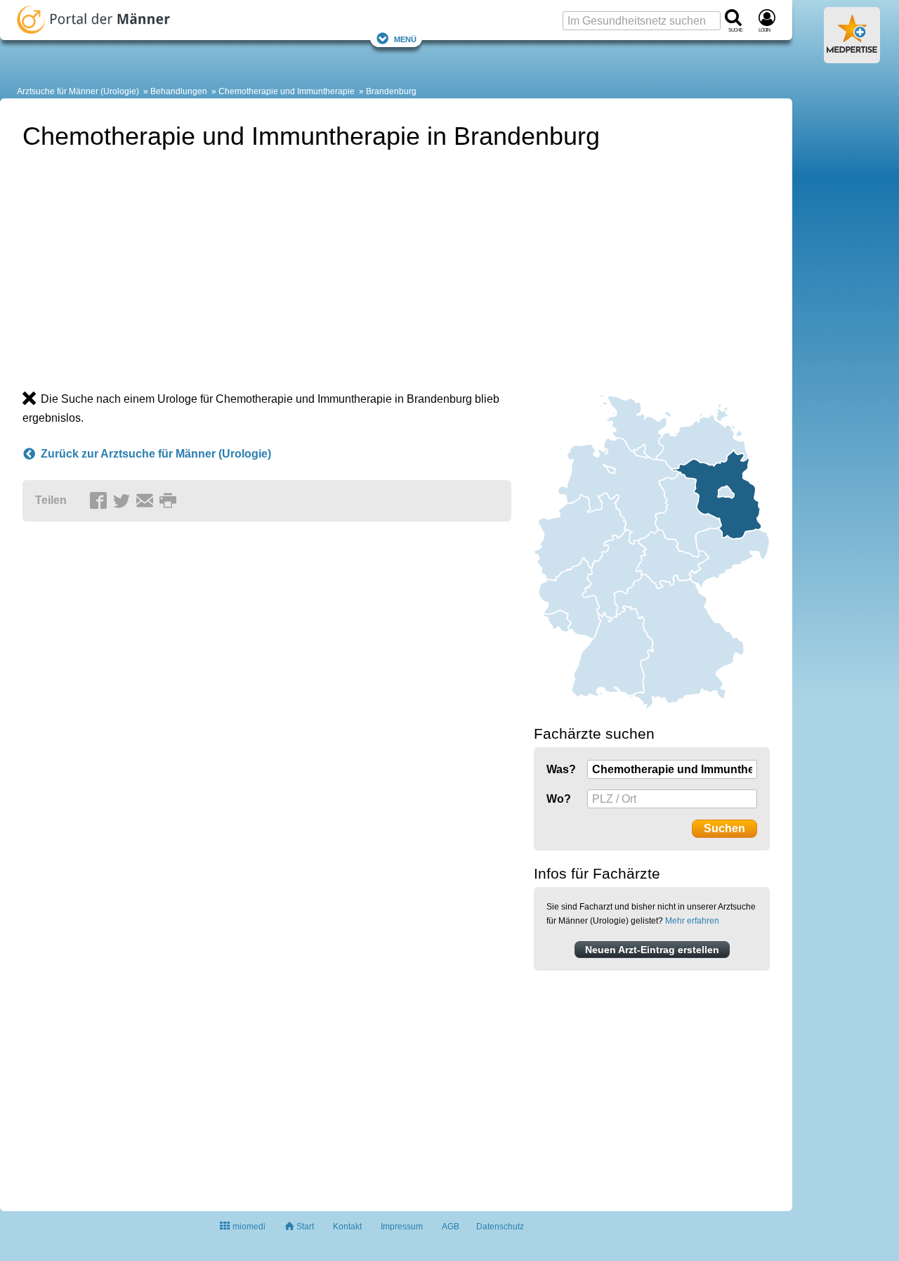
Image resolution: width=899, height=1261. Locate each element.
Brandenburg (391, 91)
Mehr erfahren (692, 921)
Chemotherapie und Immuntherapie (286, 91)
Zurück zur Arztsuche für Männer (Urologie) (156, 454)
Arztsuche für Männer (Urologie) (78, 91)
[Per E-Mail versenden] (146, 501)
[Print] (170, 501)
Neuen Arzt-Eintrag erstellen (652, 949)
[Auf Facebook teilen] (100, 501)
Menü (405, 38)
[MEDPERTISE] (852, 58)
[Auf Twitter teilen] (123, 501)
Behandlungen (178, 91)
